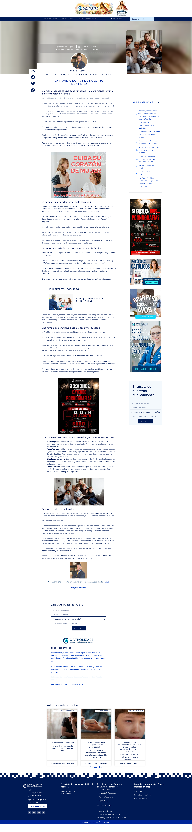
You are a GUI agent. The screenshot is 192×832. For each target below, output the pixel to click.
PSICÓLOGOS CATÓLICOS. (144, 173)
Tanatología (103, 801)
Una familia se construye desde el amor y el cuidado (148, 150)
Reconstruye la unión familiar (147, 166)
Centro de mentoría (104, 805)
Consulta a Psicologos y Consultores (58, 19)
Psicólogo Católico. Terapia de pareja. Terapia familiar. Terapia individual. (149, 182)
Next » (100, 767)
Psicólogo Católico (61, 667)
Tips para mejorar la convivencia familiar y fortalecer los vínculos (147, 159)
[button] (33, 77)
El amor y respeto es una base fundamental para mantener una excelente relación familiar (148, 115)
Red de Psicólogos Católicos (62, 684)
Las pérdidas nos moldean (62, 743)
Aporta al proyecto (37, 799)
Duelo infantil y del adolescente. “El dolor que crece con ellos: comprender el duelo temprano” (129, 747)
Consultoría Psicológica (107, 793)
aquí (107, 582)
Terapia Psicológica (106, 797)
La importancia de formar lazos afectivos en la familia (149, 134)
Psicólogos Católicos (71, 658)
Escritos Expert (64, 49)
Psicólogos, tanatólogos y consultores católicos (109, 785)
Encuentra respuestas (87, 19)
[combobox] (142, 19)
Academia (79, 684)
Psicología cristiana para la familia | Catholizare (89, 299)
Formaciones (116, 19)
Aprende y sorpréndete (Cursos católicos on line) (149, 785)
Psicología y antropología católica (84, 49)
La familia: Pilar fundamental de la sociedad (146, 125)
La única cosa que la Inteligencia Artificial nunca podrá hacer (96, 745)
